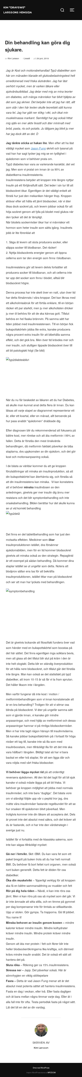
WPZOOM (52, 1072)
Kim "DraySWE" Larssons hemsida (17, 10)
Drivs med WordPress (41, 1067)
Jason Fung (38, 148)
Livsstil (27, 58)
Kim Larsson (13, 58)
